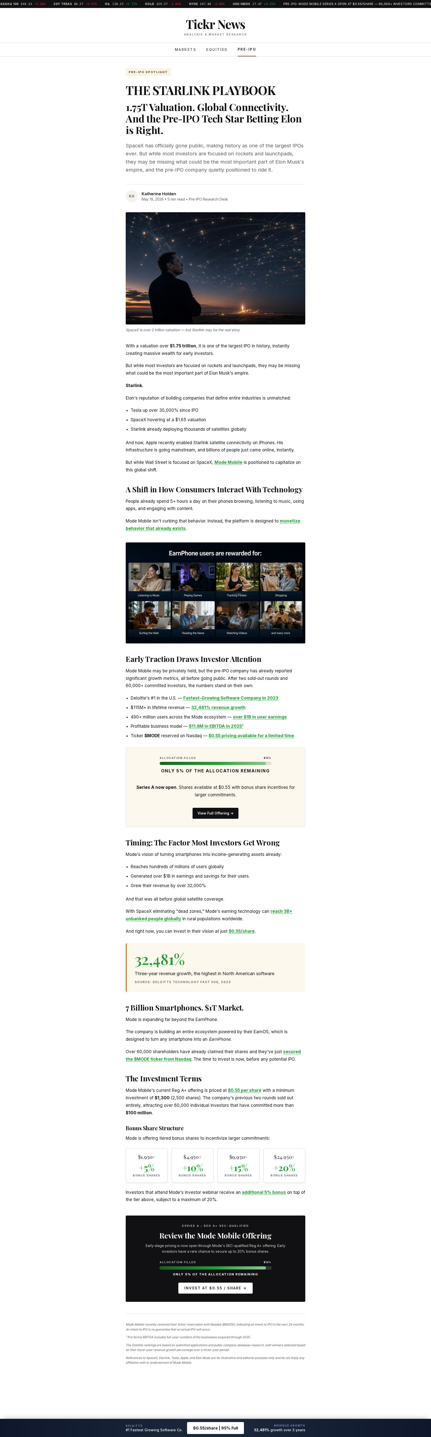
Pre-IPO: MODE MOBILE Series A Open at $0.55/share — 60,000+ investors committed (332, 4)
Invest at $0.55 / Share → (215, 1288)
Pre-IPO (247, 49)
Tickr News (215, 24)
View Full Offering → (215, 813)
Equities (216, 49)
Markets (186, 49)
